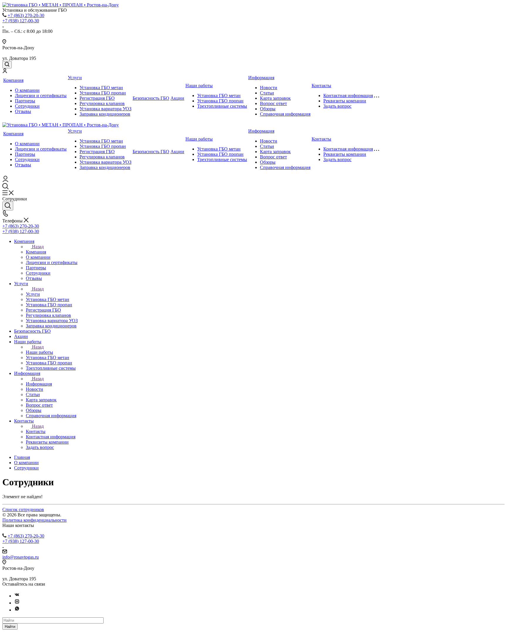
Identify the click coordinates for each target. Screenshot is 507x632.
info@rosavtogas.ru (20, 557)
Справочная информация (285, 113)
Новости (268, 87)
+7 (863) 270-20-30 (26, 15)
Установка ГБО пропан (103, 92)
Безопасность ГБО (151, 98)
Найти (10, 626)
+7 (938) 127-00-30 (20, 20)
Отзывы (23, 111)
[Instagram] (17, 602)
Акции (177, 98)
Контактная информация (348, 95)
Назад (38, 246)
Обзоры (268, 108)
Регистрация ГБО (97, 98)
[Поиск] (7, 64)
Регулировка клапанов (102, 103)
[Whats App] (17, 609)
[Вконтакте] (17, 595)
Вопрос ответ (273, 103)
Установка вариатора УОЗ (105, 108)
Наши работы (199, 85)
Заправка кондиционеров (105, 113)
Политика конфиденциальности (34, 520)
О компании (27, 90)
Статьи (267, 92)
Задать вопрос (337, 106)
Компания (13, 80)
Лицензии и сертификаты (41, 95)
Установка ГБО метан (101, 87)
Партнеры (25, 100)
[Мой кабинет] (4, 71)
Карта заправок (275, 98)
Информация (261, 77)
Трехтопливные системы (222, 106)
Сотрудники (27, 106)
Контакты (321, 85)
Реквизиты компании (344, 100)
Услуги (75, 77)
